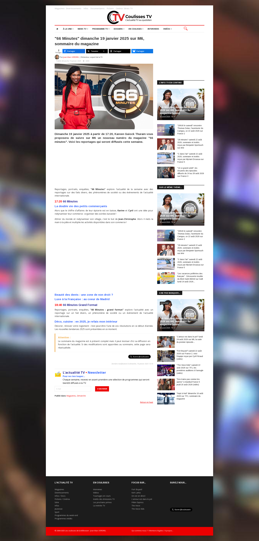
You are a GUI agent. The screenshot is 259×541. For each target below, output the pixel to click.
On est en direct (138, 496)
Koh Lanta (136, 492)
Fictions (110, 8)
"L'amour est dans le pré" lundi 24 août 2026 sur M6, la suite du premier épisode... (190, 339)
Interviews (153, 29)
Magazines (60, 8)
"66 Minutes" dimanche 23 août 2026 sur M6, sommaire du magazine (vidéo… (178, 321)
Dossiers (118, 29)
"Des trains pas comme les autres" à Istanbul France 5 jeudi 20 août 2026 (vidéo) (188, 382)
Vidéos (166, 29)
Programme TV (100, 29)
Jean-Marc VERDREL (71, 57)
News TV (82, 29)
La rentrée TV (99, 505)
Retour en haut (146, 402)
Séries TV (128, 8)
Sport (57, 512)
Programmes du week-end (66, 515)
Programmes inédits (63, 518)
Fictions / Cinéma (62, 499)
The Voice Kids (138, 509)
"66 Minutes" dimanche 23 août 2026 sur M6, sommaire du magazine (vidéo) (178, 110)
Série (57, 502)
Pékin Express (138, 502)
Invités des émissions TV (104, 499)
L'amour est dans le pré (142, 499)
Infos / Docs (60, 496)
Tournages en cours (102, 496)
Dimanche (81, 395)
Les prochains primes (102, 502)
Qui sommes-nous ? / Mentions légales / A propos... (152, 530)
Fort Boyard (137, 489)
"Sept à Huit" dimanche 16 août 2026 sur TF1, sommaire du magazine (190, 396)
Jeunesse (58, 509)
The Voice (136, 505)
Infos (86, 8)
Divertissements (73, 8)
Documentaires (97, 8)
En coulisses (135, 29)
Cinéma (119, 8)
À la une (67, 29)
